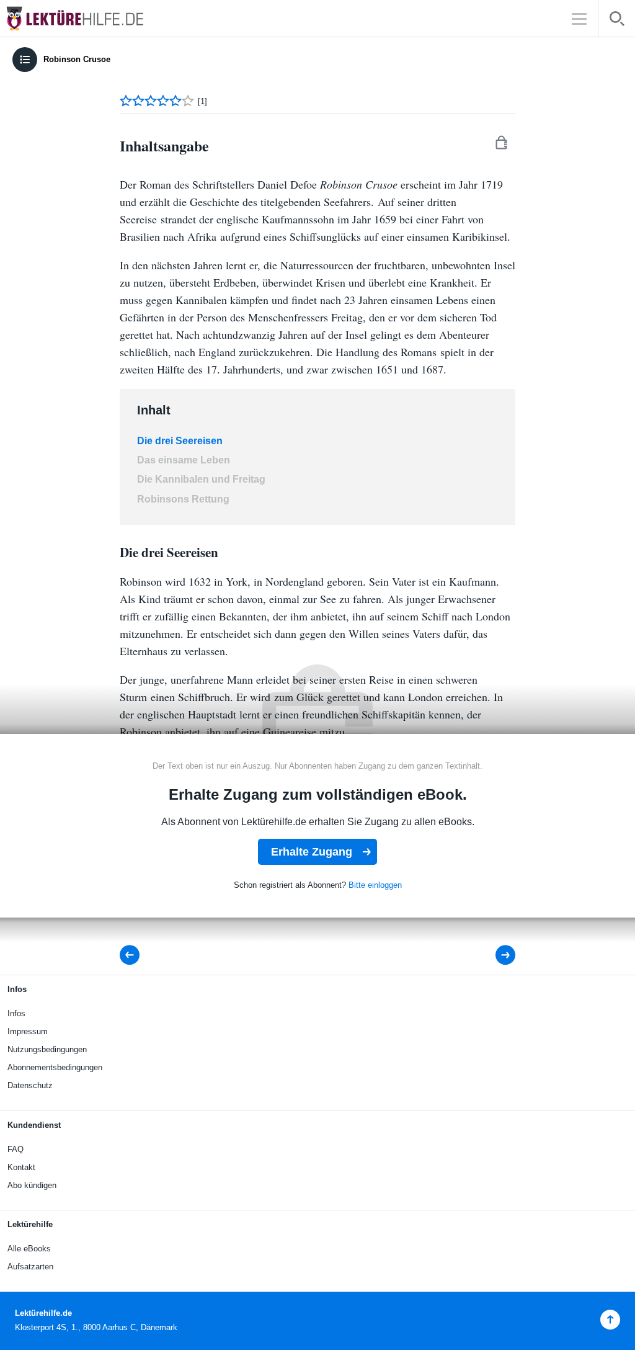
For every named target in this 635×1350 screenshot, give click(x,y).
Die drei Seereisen (180, 441)
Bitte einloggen (375, 885)
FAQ (15, 1149)
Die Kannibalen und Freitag (201, 479)
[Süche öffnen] (616, 20)
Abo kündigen (31, 1185)
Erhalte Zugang (311, 852)
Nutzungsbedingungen (47, 1049)
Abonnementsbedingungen (54, 1067)
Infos (16, 1013)
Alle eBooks (29, 1248)
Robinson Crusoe (76, 59)
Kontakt (21, 1167)
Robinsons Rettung (183, 499)
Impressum (27, 1031)
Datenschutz (30, 1085)
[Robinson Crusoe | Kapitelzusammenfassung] (497, 955)
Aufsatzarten (30, 1266)
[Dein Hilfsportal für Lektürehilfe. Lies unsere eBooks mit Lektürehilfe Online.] (87, 18)
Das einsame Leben (183, 460)
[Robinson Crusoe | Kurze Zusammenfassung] (133, 955)
